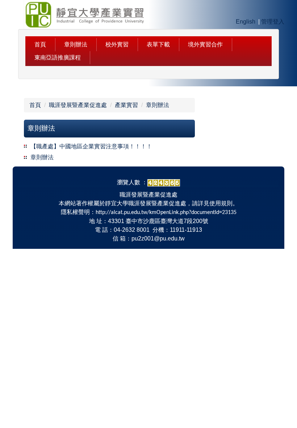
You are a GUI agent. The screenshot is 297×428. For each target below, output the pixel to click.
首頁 (35, 105)
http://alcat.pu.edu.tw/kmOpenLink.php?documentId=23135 (166, 212)
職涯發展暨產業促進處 (78, 105)
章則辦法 (75, 44)
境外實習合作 (205, 44)
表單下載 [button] (158, 44)
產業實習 (126, 105)
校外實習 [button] (117, 44)
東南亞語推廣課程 (57, 57)
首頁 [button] (40, 44)
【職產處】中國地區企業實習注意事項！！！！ (91, 146)
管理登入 (272, 21)
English (245, 21)
